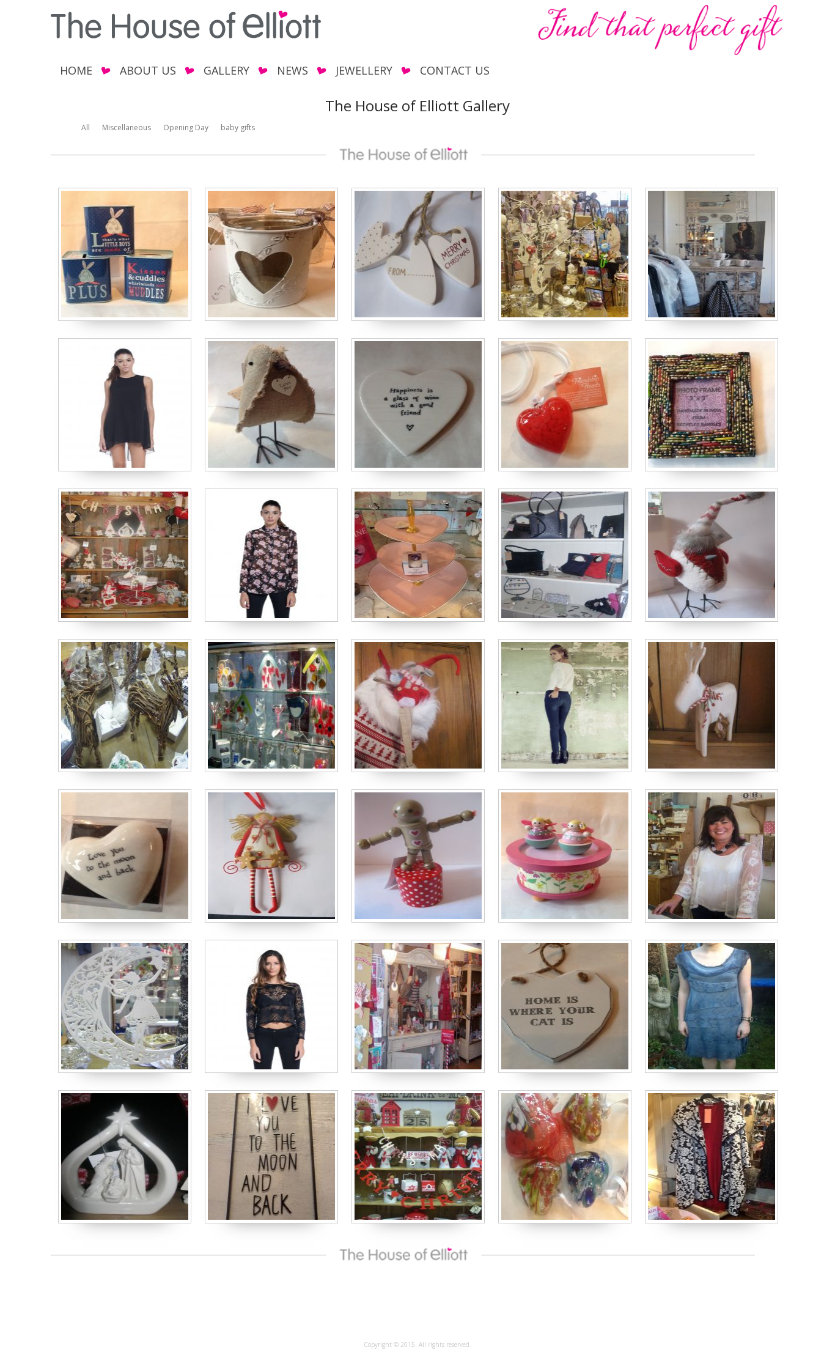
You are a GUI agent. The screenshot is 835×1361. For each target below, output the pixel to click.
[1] (124, 318)
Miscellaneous (126, 127)
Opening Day (185, 127)
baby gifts (238, 127)
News (292, 70)
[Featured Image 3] (564, 920)
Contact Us (455, 70)
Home (76, 70)
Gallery (226, 70)
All (85, 127)
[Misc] (418, 619)
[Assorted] (271, 468)
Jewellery (364, 70)
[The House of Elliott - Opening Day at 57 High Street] (564, 318)
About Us (148, 70)
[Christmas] (418, 318)
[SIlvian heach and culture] (124, 468)
